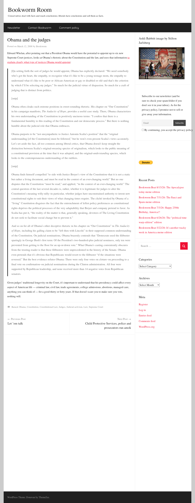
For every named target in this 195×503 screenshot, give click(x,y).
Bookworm (41, 46)
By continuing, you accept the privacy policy (168, 130)
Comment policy (69, 27)
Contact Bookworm (39, 27)
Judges (62, 306)
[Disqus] (69, 373)
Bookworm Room (30, 9)
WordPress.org (147, 326)
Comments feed (147, 321)
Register (143, 304)
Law (86, 306)
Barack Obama (19, 306)
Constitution (33, 306)
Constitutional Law (49, 306)
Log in (142, 310)
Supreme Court (96, 306)
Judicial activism (74, 306)
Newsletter (14, 27)
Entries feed (145, 315)
